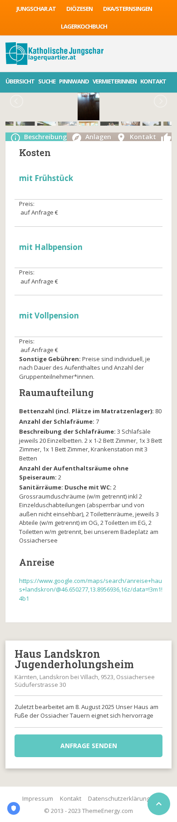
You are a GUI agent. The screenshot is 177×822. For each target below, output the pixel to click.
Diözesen (79, 9)
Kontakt (153, 81)
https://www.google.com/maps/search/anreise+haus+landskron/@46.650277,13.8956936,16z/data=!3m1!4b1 (90, 589)
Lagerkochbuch (84, 26)
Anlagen (98, 136)
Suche (46, 81)
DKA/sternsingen (127, 9)
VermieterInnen (115, 81)
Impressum (37, 798)
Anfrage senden (88, 745)
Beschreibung (45, 136)
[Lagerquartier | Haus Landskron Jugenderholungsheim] (54, 53)
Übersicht (19, 81)
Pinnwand (74, 81)
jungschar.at (36, 9)
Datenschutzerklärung (119, 798)
